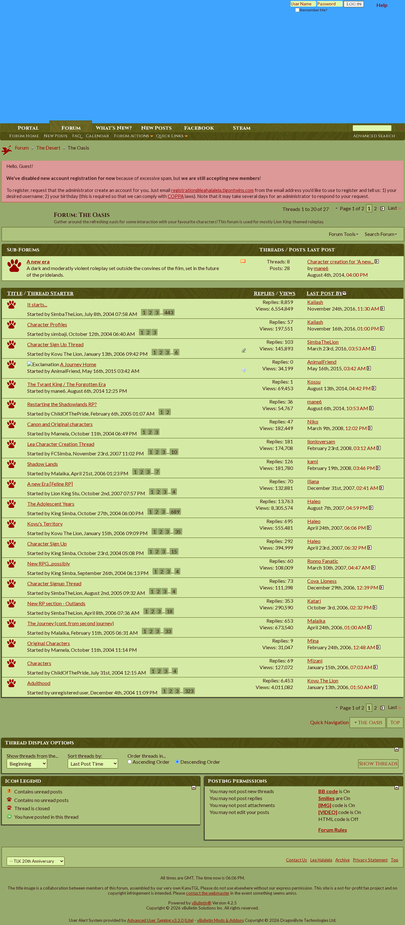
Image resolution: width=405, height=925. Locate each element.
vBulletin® (201, 902)
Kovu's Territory (45, 524)
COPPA (176, 196)
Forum (71, 128)
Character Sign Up (47, 543)
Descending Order (199, 762)
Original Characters (48, 643)
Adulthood (38, 683)
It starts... (37, 304)
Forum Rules (332, 830)
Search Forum (379, 234)
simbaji (59, 334)
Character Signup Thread (54, 583)
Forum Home (24, 136)
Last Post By (324, 293)
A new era (38, 261)
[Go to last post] (382, 308)
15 (174, 551)
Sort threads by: (85, 756)
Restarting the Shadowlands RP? (62, 404)
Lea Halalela (321, 859)
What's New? (114, 128)
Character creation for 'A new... (340, 261)
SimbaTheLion (66, 314)
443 (169, 312)
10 (174, 452)
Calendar (97, 136)
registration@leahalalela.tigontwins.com (212, 190)
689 (175, 512)
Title (14, 293)
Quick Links (170, 136)
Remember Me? (313, 10)
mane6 (58, 391)
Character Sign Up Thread (55, 344)
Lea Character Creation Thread (60, 444)
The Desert (48, 148)
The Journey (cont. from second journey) (70, 623)
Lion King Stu (65, 493)
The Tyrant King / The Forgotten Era (66, 384)
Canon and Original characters (60, 424)
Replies (264, 293)
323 (189, 691)
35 (178, 531)
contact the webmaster (207, 893)
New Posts (55, 136)
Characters (39, 663)
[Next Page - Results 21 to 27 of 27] (382, 208)
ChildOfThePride (70, 413)
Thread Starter (50, 293)
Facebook (199, 128)
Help (382, 5)
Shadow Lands (42, 464)
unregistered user (69, 692)
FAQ (76, 136)
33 (168, 631)
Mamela (60, 433)
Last (392, 208)
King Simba (63, 513)
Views (287, 293)
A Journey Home (78, 364)
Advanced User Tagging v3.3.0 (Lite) (160, 920)
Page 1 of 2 (352, 208)
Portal (28, 128)
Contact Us (296, 859)
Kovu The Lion (66, 354)
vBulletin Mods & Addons (220, 920)
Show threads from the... (32, 756)
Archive (342, 859)
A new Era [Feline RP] (50, 484)
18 (169, 611)
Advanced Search (374, 136)
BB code (328, 791)
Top (395, 722)
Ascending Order (151, 762)
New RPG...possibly (48, 563)
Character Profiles (47, 324)
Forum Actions (131, 136)
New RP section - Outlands (56, 603)
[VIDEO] (327, 812)
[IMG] (324, 805)
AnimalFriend (65, 371)
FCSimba (61, 453)
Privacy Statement (370, 859)
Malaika (60, 473)
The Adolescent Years (50, 504)
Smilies (326, 798)
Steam (242, 128)
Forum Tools (342, 234)
